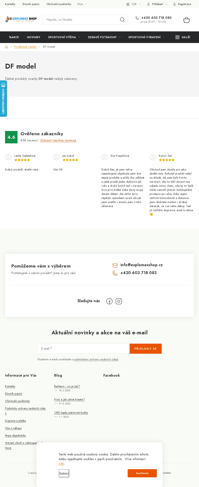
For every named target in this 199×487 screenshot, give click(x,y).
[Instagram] (119, 301)
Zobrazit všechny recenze (58, 140)
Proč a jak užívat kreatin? (69, 399)
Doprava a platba (15, 421)
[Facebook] (109, 301)
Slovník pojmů (30, 4)
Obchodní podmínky (58, 4)
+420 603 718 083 (156, 18)
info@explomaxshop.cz (141, 265)
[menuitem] (14, 37)
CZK (134, 4)
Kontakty (10, 4)
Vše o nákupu (13, 428)
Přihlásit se (145, 349)
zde (61, 463)
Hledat (122, 20)
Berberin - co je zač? (67, 386)
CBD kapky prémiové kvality (71, 413)
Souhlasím (142, 473)
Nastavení (64, 473)
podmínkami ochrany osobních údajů (96, 359)
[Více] (183, 37)
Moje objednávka (15, 435)
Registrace (184, 4)
